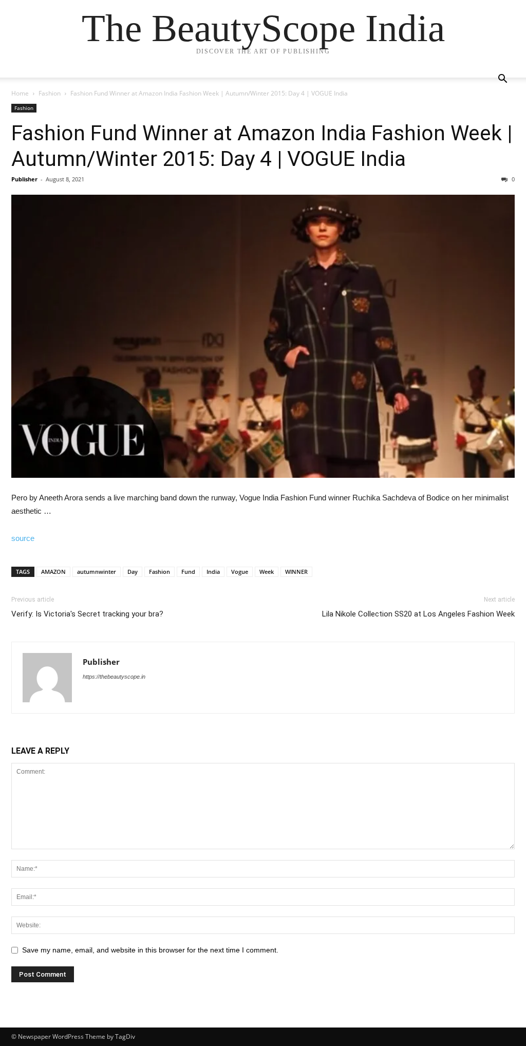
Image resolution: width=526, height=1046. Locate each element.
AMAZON (53, 571)
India (213, 571)
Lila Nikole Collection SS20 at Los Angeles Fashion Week (418, 614)
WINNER (296, 571)
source (22, 538)
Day (132, 571)
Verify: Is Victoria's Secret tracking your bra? (87, 614)
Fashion (50, 93)
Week (266, 571)
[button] (502, 80)
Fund (188, 571)
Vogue (239, 571)
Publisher (24, 179)
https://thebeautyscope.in (114, 677)
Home (20, 93)
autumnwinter (96, 571)
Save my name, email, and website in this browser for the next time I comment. (150, 950)
